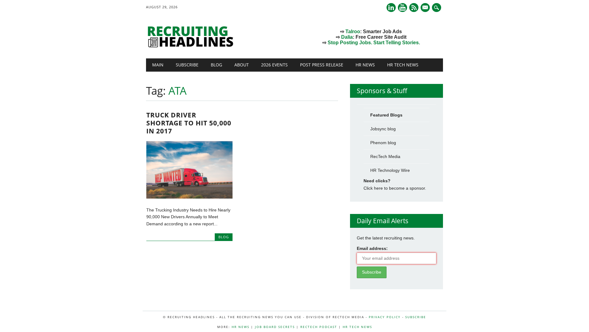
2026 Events (274, 65)
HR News (365, 65)
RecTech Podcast (318, 327)
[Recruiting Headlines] (192, 45)
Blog (216, 65)
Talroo (352, 31)
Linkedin (391, 7)
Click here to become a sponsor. (395, 188)
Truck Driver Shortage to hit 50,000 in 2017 (188, 123)
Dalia (347, 37)
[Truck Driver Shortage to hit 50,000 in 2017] (189, 197)
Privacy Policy (385, 317)
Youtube (402, 7)
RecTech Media (385, 156)
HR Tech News (402, 65)
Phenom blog (383, 142)
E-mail (426, 8)
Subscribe (187, 65)
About (241, 65)
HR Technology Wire (390, 170)
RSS (413, 7)
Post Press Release (321, 65)
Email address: (372, 248)
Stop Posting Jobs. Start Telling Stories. (374, 42)
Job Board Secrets (275, 327)
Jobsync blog (383, 128)
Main (158, 65)
